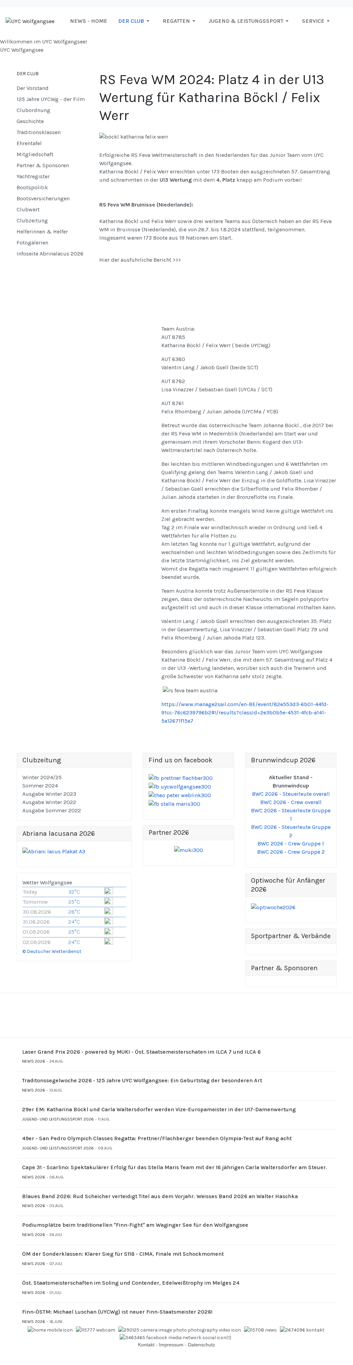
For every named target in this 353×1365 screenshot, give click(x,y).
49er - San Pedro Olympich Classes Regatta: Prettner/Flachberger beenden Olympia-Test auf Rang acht (157, 1138)
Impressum (171, 1344)
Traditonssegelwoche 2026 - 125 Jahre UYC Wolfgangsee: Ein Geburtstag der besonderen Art (142, 1080)
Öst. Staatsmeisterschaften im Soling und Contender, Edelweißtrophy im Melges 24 (131, 1282)
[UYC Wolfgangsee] (30, 21)
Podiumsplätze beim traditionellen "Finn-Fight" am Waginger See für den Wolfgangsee (135, 1225)
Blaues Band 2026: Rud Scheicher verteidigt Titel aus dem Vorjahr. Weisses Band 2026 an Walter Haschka (160, 1196)
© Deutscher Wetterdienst (51, 951)
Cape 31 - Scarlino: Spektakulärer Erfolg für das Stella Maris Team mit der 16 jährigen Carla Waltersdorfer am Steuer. (174, 1167)
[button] (135, 21)
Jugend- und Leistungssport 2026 (58, 1119)
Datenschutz (201, 1344)
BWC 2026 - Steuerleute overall (291, 794)
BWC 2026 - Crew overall (291, 802)
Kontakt (146, 1344)
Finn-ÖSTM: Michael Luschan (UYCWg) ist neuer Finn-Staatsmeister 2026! (117, 1311)
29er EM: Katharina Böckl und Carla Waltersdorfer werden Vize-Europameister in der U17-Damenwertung (159, 1109)
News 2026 (33, 1061)
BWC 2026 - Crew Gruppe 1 (291, 843)
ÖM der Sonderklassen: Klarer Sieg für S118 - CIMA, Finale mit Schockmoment (123, 1254)
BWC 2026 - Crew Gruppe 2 (291, 852)
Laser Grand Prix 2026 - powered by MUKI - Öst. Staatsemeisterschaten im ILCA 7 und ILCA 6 (141, 1051)
